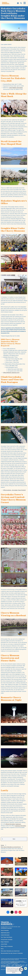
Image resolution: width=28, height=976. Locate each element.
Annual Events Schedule (6, 939)
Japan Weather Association (16, 87)
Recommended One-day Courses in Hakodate (12, 953)
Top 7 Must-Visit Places (6, 937)
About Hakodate (5, 930)
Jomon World (4, 944)
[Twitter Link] (12, 912)
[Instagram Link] (16, 912)
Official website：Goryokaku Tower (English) (14, 490)
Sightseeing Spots (5, 932)
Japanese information (20, 825)
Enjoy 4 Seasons (5, 941)
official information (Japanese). (13, 824)
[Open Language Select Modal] (18, 3)
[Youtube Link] (20, 912)
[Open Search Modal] (21, 3)
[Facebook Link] (8, 912)
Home (2, 845)
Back (14, 839)
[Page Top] (25, 968)
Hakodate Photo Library (15, 962)
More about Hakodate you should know (11, 847)
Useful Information (5, 935)
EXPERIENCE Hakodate (6, 928)
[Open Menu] (24, 3)
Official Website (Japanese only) (11, 372)
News (2, 948)
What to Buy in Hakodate (7, 946)
